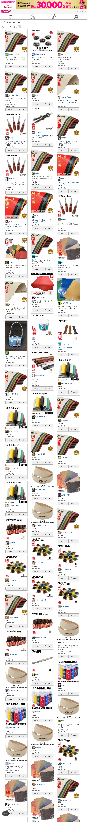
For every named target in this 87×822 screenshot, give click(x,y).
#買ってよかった (10, 225)
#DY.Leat (71, 102)
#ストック (75, 347)
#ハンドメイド (20, 225)
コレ (11, 66)
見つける (33, 16)
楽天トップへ (81, 11)
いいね (22, 66)
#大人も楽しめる (73, 182)
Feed (11, 16)
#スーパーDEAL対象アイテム (14, 141)
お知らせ (54, 16)
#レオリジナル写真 (11, 356)
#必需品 (69, 347)
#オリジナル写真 (70, 306)
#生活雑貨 (42, 221)
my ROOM (76, 16)
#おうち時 (18, 226)
